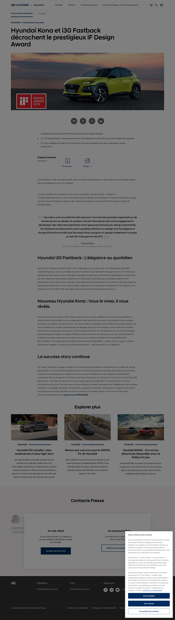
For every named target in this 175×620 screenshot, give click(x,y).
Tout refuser (149, 603)
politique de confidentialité (152, 590)
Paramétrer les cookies (148, 611)
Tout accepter (149, 596)
